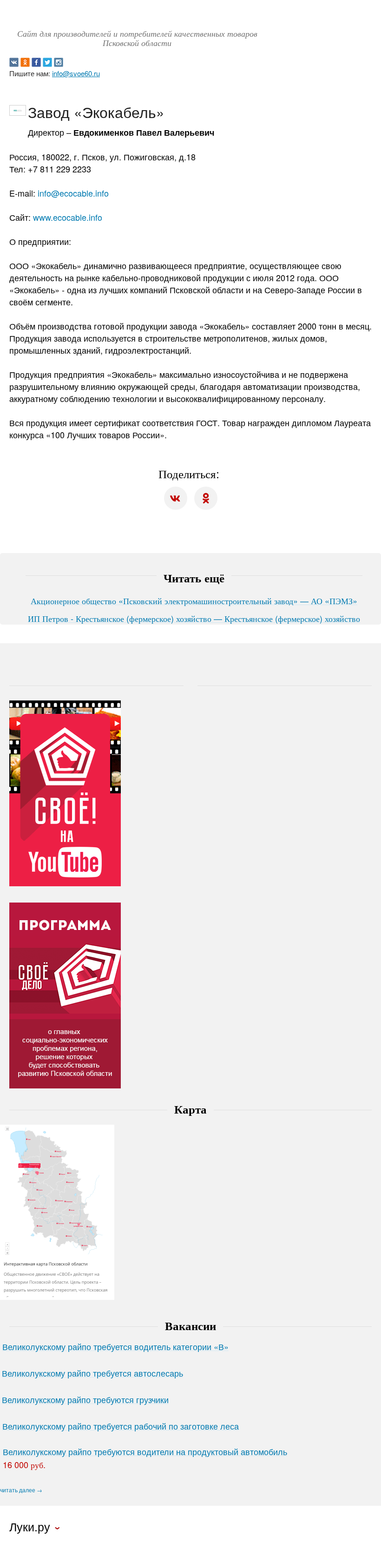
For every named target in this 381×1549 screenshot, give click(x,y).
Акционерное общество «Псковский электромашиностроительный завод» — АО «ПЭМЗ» (194, 600)
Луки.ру (29, 1527)
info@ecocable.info (73, 193)
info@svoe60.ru (76, 73)
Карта (190, 1109)
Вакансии (190, 1325)
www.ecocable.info (67, 217)
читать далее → (21, 1490)
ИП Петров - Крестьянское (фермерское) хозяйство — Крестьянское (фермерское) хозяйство (194, 618)
